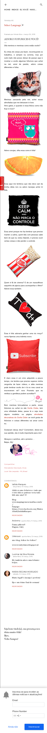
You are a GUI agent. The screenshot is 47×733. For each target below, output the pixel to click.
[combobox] (17, 715)
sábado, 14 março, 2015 (21, 574)
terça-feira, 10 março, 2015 (23, 487)
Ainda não (13, 727)
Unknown (16, 536)
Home (7, 9)
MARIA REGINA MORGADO (25, 572)
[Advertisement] (23, 663)
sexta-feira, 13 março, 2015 (23, 556)
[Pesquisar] (41, 4)
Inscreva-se (34, 727)
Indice (15, 9)
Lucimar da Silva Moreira (23, 554)
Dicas (24, 468)
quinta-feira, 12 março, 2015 (32, 536)
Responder (17, 515)
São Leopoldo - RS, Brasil (18, 471)
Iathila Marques (19, 484)
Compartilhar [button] (9, 464)
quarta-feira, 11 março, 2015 (31, 521)
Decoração (18, 468)
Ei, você (24, 9)
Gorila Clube (32, 408)
